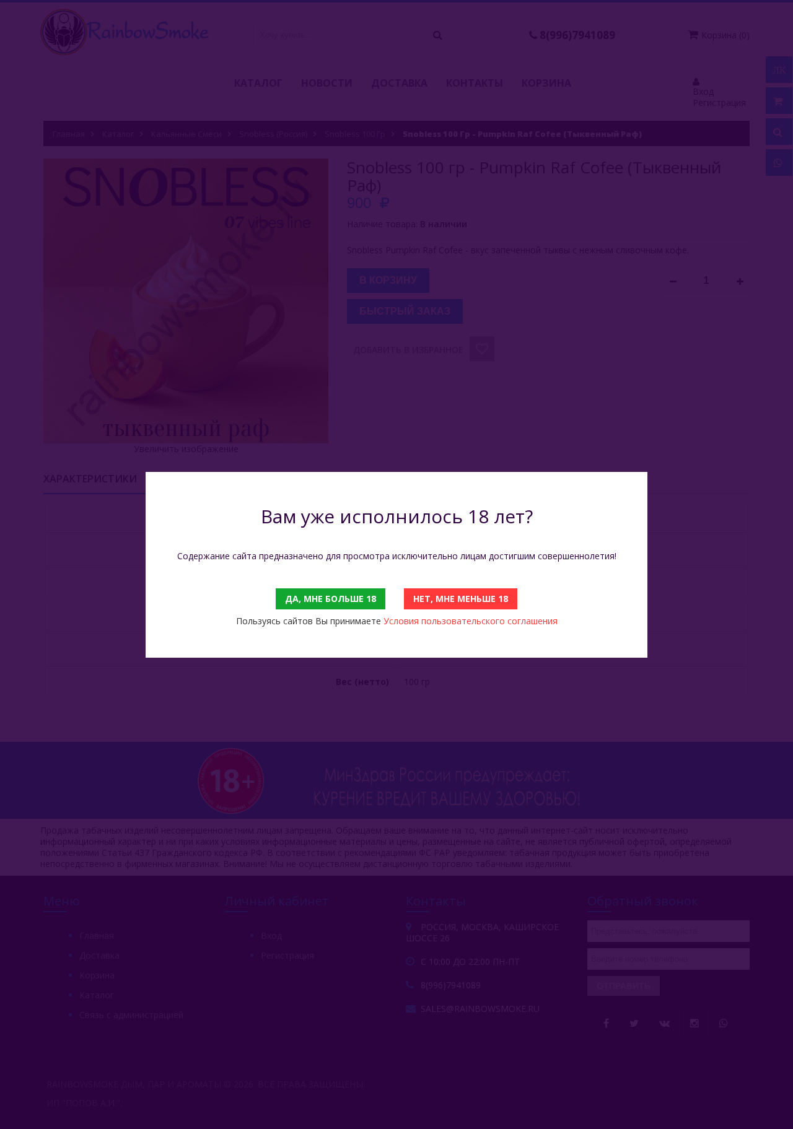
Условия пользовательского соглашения (470, 621)
